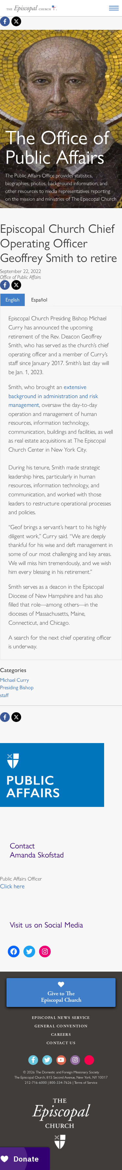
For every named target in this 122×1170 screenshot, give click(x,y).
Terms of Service (85, 1083)
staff (4, 695)
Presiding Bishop (17, 687)
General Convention (61, 1026)
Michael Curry (14, 680)
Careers (61, 1034)
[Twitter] (47, 1060)
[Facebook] (5, 21)
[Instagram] (75, 1060)
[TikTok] (89, 1060)
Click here (12, 886)
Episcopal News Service (61, 1017)
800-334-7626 (60, 1083)
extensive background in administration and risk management (53, 396)
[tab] (12, 299)
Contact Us (61, 1043)
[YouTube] (61, 1060)
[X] (16, 21)
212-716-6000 (36, 1083)
